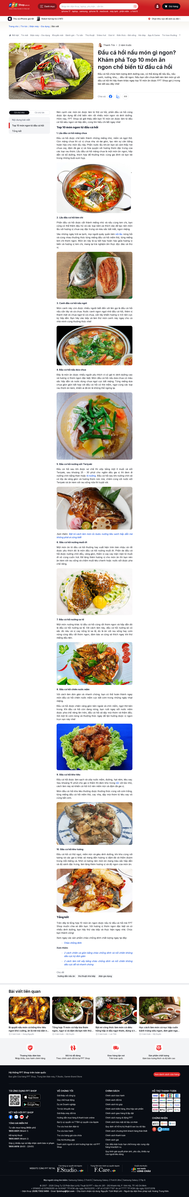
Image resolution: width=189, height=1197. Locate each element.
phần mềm (124, 11)
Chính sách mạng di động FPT (119, 1117)
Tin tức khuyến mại (65, 1109)
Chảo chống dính (73, 942)
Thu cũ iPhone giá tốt (23, 19)
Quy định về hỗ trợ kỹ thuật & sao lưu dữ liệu (125, 1126)
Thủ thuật (89, 35)
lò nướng (91, 475)
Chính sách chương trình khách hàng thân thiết (126, 1131)
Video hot (101, 35)
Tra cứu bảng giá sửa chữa (69, 1135)
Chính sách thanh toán (115, 1135)
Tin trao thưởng (169, 35)
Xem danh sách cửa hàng (167, 1074)
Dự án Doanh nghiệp (66, 1104)
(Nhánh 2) (19, 1139)
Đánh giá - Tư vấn (74, 35)
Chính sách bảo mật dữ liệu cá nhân (121, 1122)
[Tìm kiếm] (135, 6)
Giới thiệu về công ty (66, 1095)
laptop (75, 11)
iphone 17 (66, 11)
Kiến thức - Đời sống (126, 35)
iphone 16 (93, 11)
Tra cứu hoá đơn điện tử (68, 1126)
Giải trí (111, 35)
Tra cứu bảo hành (65, 1131)
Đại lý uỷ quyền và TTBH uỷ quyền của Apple (78, 1122)
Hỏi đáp (142, 35)
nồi (117, 782)
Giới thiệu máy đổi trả (66, 1113)
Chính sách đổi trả (113, 1100)
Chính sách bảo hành (115, 1095)
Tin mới (24, 35)
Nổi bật (15, 35)
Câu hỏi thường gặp (66, 1140)
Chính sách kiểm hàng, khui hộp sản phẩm (124, 1109)
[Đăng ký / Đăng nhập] (157, 6)
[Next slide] (65, 19)
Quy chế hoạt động (65, 1100)
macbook (104, 11)
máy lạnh (114, 11)
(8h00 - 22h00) (21, 1146)
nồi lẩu (119, 234)
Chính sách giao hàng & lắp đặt (119, 1113)
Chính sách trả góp (114, 1104)
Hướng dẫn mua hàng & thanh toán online (75, 1117)
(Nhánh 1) (18, 1131)
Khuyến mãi (57, 35)
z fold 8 (134, 11)
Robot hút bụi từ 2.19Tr (52, 19)
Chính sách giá (112, 1140)
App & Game (154, 35)
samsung (84, 11)
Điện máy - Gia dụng (40, 35)
